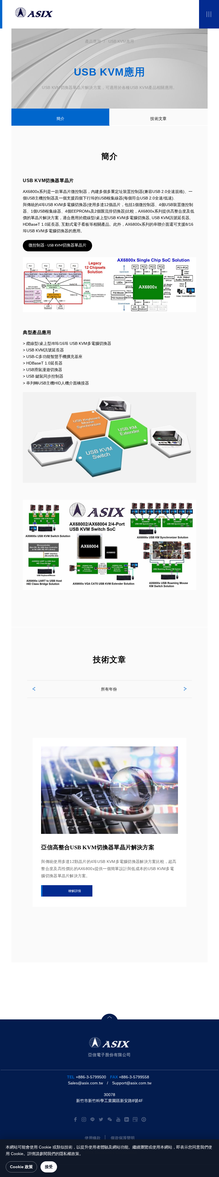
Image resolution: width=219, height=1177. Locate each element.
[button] (33, 688)
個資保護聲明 (123, 1138)
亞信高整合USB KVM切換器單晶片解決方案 (97, 847)
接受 (49, 1166)
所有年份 (109, 689)
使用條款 (93, 1138)
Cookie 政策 (21, 1166)
